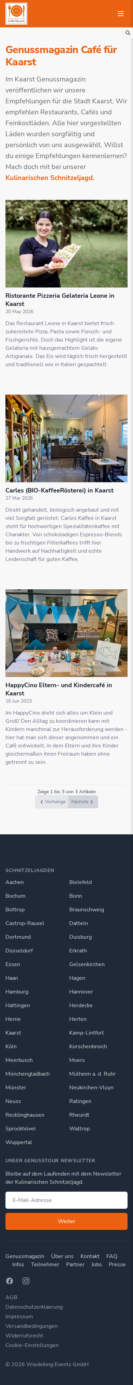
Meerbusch (19, 1060)
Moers (77, 1060)
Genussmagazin (24, 1256)
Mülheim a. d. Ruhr (92, 1074)
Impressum (19, 1316)
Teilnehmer (45, 1264)
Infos (18, 1264)
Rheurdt (79, 1115)
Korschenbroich (88, 1046)
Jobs (96, 1264)
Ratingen (80, 1101)
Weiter (66, 1221)
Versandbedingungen (31, 1326)
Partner (75, 1264)
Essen (12, 964)
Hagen (77, 978)
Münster (15, 1087)
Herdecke (81, 1005)
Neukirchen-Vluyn (91, 1087)
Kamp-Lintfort (86, 1033)
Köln (11, 1046)
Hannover (81, 992)
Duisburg (80, 937)
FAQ (111, 1256)
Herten (78, 1019)
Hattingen (17, 1005)
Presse (117, 1264)
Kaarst (13, 1033)
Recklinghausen (24, 1115)
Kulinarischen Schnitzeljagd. (49, 177)
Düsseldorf (19, 950)
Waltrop (79, 1128)
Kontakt (90, 1256)
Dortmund (18, 937)
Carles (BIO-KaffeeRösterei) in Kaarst (59, 490)
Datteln (78, 923)
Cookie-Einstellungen (32, 1345)
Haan (11, 978)
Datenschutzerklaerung (34, 1307)
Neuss (13, 1101)
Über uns (62, 1256)
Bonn (75, 896)
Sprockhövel (20, 1128)
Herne (13, 1019)
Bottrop (15, 909)
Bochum (15, 896)
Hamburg (16, 992)
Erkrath (78, 950)
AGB (11, 1297)
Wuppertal (18, 1142)
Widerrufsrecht (24, 1335)
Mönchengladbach (27, 1074)
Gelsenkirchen (87, 964)
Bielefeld (80, 882)
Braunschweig (86, 909)
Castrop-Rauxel (24, 923)
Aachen (14, 882)
